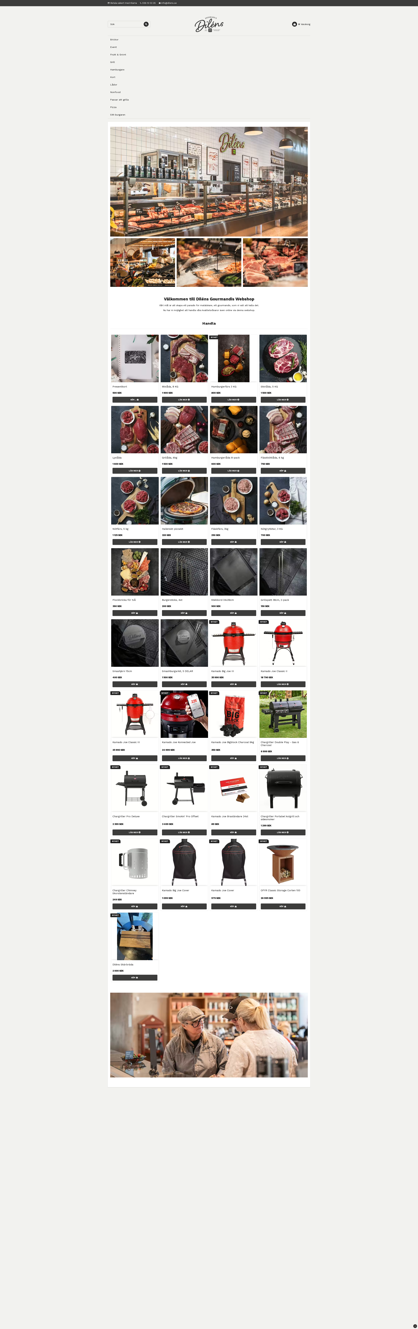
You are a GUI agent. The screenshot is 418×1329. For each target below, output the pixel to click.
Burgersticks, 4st (172, 600)
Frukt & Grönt (118, 54)
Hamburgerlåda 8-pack (225, 457)
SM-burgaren (117, 114)
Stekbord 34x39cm (222, 600)
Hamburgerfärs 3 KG (223, 386)
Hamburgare (117, 69)
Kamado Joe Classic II (274, 671)
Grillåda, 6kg (169, 457)
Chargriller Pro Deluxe (126, 816)
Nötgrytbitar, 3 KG (272, 528)
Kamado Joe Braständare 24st (229, 816)
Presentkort (120, 386)
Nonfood (115, 92)
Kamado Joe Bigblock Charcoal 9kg (232, 742)
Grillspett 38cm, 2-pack (275, 600)
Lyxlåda (117, 457)
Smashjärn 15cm (122, 671)
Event (113, 47)
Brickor (114, 39)
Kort (112, 77)
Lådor (113, 84)
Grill (112, 62)
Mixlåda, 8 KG (170, 386)
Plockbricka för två (124, 600)
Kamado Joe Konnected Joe (179, 742)
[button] (301, 24)
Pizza (113, 107)
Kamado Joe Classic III (126, 742)
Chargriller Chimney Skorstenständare (125, 892)
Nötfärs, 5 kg (121, 528)
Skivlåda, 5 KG (269, 386)
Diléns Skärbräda (123, 964)
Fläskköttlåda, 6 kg (272, 457)
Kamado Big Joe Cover (175, 890)
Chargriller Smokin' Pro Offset (180, 816)
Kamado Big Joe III (222, 671)
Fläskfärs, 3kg (219, 528)
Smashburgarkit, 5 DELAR (177, 671)
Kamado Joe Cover (222, 890)
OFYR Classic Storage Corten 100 (280, 890)
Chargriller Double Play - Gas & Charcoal (280, 744)
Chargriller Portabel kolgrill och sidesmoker (280, 818)
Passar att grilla (119, 99)
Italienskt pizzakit (172, 528)
